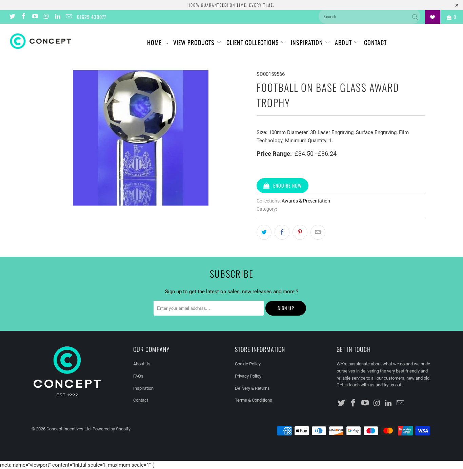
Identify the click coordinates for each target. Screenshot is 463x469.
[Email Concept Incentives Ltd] (68, 17)
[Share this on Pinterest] (300, 232)
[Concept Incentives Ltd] (40, 41)
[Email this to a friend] (317, 232)
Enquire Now (287, 185)
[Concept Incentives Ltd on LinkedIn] (57, 17)
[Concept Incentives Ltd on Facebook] (23, 17)
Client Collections (253, 42)
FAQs (138, 376)
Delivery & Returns (252, 388)
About (344, 42)
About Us (141, 363)
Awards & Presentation (306, 201)
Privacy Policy (248, 376)
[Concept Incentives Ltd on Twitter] (11, 17)
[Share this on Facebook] (282, 232)
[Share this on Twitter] (264, 232)
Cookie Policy (248, 363)
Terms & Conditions (253, 400)
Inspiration (308, 42)
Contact (375, 42)
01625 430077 (91, 16)
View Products (194, 42)
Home (154, 42)
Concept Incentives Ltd (68, 428)
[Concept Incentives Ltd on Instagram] (46, 17)
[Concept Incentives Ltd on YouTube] (34, 17)
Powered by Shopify (111, 428)
